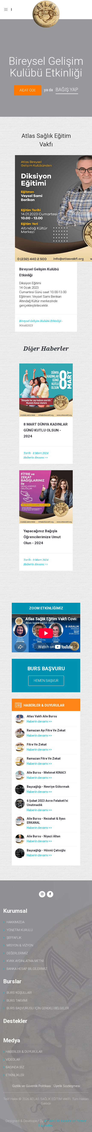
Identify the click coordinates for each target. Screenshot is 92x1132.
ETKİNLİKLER (15, 1075)
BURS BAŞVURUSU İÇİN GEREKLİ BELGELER (38, 1008)
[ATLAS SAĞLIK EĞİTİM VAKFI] (46, 14)
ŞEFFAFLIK (14, 938)
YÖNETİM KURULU (20, 930)
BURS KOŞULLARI (19, 993)
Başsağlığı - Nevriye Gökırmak (48, 786)
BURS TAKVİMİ (17, 1000)
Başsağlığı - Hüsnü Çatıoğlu (46, 850)
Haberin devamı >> (36, 457)
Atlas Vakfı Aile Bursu (42, 716)
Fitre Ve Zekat (37, 744)
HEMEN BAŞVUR (46, 681)
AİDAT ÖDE (27, 90)
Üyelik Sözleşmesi (67, 1086)
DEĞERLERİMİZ (17, 953)
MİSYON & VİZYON (20, 945)
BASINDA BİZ (15, 1067)
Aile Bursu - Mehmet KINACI (46, 772)
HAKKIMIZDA (15, 922)
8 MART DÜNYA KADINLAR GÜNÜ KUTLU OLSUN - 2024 (46, 430)
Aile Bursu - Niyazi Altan (43, 836)
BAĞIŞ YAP (67, 89)
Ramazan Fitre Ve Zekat (44, 758)
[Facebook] (50, 894)
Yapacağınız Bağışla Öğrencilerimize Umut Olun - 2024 (42, 537)
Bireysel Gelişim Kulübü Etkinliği (40, 321)
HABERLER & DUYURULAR (24, 1052)
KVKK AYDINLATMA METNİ (25, 961)
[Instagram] (42, 894)
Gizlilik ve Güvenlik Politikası (31, 1086)
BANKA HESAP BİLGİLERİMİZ (27, 969)
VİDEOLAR (13, 1059)
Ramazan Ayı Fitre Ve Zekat (46, 730)
